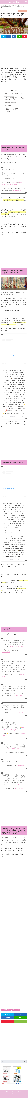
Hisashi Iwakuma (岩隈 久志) (8, 416)
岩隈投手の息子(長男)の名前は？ (13, 102)
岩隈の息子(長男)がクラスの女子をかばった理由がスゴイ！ (14, 98)
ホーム (7, 1091)
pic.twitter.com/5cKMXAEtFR (9, 184)
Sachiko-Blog (14, 2)
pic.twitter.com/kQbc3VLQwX (16, 784)
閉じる (15, 90)
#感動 (20, 182)
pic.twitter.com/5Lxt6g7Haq (10, 730)
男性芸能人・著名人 (6, 1009)
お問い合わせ (19, 1091)
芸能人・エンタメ (16, 1009)
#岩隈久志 (14, 182)
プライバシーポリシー (14, 1093)
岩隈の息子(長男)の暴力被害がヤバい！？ (13, 94)
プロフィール (12, 1091)
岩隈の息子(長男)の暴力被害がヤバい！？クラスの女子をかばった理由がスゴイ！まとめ (14, 110)
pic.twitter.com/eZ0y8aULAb (16, 646)
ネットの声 (7, 105)
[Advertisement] (14, 54)
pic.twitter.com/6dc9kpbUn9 (12, 748)
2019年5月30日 (17, 190)
